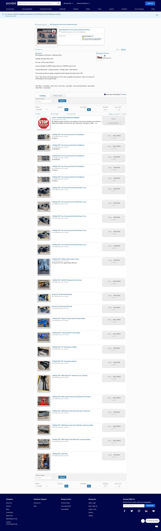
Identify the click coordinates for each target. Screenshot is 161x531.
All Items (111, 114)
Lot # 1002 (55, 157)
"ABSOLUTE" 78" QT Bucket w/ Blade (64, 347)
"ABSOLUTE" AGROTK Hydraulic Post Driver (67, 280)
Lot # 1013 (55, 308)
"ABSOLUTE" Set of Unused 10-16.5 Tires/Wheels (68, 156)
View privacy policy (10, 16)
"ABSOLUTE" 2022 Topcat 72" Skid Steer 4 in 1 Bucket (69, 375)
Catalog (42, 96)
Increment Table (71, 113)
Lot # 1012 (55, 296)
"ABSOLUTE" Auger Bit (59, 453)
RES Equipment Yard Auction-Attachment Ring (63, 24)
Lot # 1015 (55, 334)
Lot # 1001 (55, 147)
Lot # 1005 (55, 189)
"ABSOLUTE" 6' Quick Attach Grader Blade (66, 333)
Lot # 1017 (55, 363)
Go (66, 109)
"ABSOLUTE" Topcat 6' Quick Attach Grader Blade (68, 318)
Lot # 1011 (54, 282)
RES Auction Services (41, 24)
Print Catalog (55, 113)
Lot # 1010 (55, 261)
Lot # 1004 (55, 179)
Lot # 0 (54, 119)
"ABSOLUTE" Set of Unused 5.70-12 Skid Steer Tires (69, 202)
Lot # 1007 (55, 218)
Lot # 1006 (55, 204)
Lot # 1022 (55, 441)
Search (62, 100)
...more (95, 123)
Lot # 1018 (55, 377)
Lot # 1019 (55, 398)
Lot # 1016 (55, 349)
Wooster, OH (39, 49)
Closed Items (117, 114)
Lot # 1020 (55, 413)
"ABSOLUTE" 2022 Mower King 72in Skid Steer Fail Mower (71, 411)
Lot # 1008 (55, 232)
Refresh (38, 113)
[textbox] (44, 101)
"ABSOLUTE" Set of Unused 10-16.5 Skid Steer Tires (69, 187)
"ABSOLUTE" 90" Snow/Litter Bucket (64, 361)
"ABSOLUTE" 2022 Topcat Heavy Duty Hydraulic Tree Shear (71, 396)
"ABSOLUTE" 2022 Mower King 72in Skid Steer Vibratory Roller (72, 425)
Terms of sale (57, 95)
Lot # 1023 (55, 455)
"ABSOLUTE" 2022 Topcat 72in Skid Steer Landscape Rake (71, 439)
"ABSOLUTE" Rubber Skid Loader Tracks (65, 259)
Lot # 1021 (55, 427)
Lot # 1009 (55, 246)
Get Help (123, 94)
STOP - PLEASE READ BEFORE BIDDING (65, 117)
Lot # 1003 (55, 168)
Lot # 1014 (55, 320)
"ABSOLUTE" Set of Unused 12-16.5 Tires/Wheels (68, 134)
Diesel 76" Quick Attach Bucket (62, 294)
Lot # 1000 (55, 136)
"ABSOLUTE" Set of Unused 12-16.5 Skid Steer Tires (69, 230)
